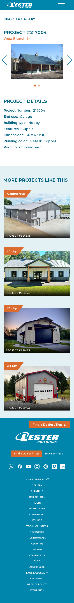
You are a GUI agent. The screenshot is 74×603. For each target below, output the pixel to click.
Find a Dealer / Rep (47, 424)
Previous (7, 60)
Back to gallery (20, 19)
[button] (61, 5)
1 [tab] (35, 85)
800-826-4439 (54, 453)
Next (67, 60)
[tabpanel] (37, 61)
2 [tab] (39, 85)
